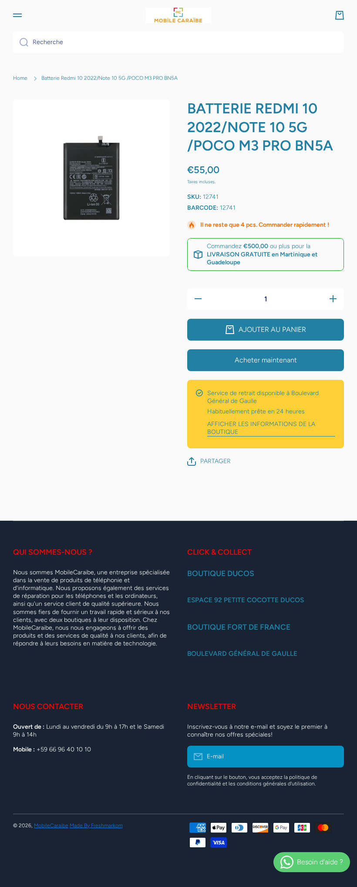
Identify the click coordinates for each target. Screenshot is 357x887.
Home (20, 78)
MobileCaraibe (51, 825)
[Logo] (178, 15)
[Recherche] (20, 42)
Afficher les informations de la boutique (261, 428)
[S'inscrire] (333, 757)
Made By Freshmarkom (96, 825)
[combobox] (178, 42)
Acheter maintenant (266, 360)
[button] (339, 15)
